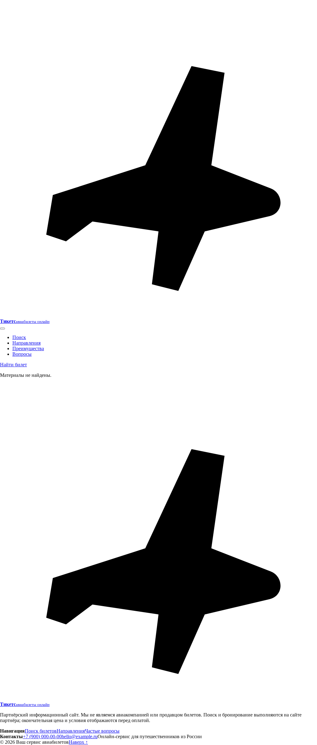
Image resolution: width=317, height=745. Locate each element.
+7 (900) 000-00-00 (42, 736)
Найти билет (13, 364)
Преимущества (28, 348)
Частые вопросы (102, 731)
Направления (26, 343)
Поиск (19, 337)
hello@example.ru (80, 736)
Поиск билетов (41, 731)
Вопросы (22, 354)
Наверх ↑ (78, 742)
